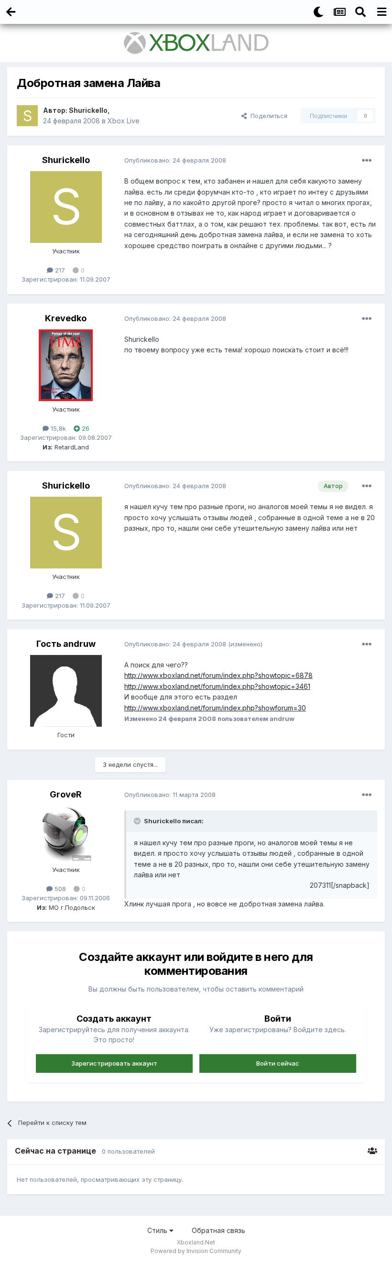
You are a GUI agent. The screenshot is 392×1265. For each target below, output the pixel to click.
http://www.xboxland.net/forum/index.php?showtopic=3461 (217, 686)
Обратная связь (218, 1230)
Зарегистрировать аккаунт (114, 1063)
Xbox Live (124, 121)
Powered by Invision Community (196, 1250)
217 (59, 270)
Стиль (158, 1230)
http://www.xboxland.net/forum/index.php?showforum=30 (215, 708)
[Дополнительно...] (366, 160)
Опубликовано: (175, 160)
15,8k (57, 428)
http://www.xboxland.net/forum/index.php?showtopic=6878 (218, 675)
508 (59, 889)
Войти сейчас (277, 1063)
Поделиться (267, 116)
